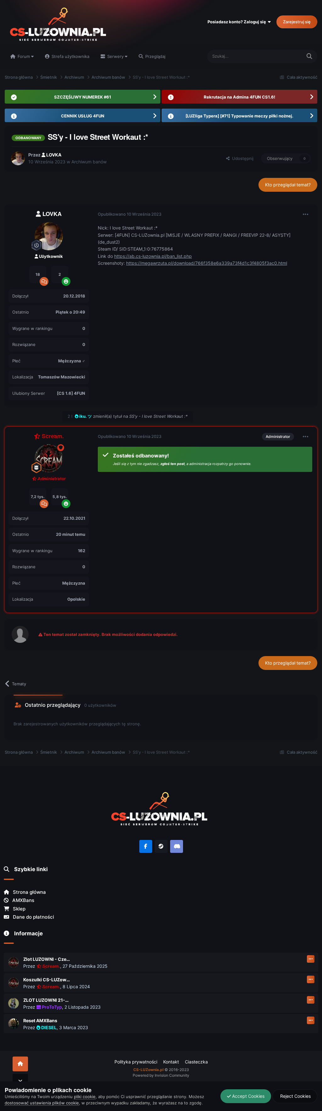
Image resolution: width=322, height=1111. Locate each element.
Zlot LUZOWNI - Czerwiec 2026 (46, 959)
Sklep (18, 909)
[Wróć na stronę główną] (20, 1064)
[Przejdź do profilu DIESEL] (13, 1023)
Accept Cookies (247, 1096)
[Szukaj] (309, 56)
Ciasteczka (196, 1061)
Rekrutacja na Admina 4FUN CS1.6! (239, 96)
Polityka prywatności (135, 1061)
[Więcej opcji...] (305, 214)
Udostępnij (241, 158)
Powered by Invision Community (161, 1075)
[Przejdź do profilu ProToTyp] (13, 1003)
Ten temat (284, 56)
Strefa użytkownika (69, 56)
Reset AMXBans (40, 1020)
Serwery (115, 56)
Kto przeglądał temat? (288, 184)
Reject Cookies (295, 1096)
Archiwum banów (89, 161)
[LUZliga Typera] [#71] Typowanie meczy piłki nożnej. (239, 115)
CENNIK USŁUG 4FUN (82, 115)
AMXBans (22, 900)
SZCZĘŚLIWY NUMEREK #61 (82, 96)
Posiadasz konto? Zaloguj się (238, 21)
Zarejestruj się (297, 21)
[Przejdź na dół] (20, 1081)
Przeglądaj (154, 56)
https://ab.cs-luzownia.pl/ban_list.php (153, 256)
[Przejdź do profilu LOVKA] (18, 158)
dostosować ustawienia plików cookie (42, 1102)
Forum (23, 56)
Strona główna (29, 892)
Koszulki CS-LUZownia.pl (46, 979)
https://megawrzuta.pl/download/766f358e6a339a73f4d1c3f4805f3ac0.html (206, 263)
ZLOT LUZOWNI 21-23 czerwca (46, 1000)
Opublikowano (129, 214)
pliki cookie (85, 1096)
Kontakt (171, 1061)
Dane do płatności (33, 917)
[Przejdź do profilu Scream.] (49, 458)
